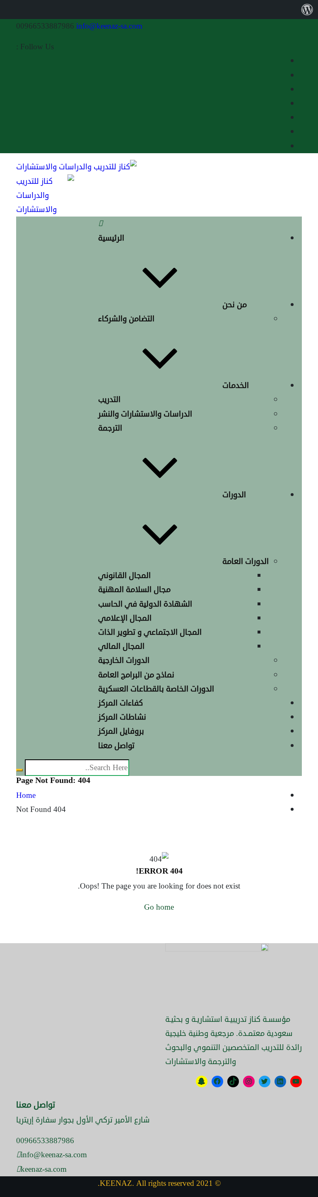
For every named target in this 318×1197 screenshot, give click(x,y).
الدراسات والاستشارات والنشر (145, 413)
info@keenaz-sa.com (109, 25)
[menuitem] (307, 9)
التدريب (109, 399)
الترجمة (110, 428)
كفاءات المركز (120, 702)
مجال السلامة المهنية (134, 589)
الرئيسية (111, 237)
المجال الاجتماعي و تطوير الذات (150, 632)
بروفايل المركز (121, 731)
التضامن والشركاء (126, 318)
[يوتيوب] (296, 1082)
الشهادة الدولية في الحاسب (145, 603)
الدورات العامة (245, 561)
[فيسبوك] (218, 1082)
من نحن (234, 304)
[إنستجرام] (249, 1082)
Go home (159, 907)
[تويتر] (265, 1082)
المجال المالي (121, 646)
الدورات (234, 494)
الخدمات (235, 385)
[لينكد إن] (281, 1082)
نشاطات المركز (122, 717)
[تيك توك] (233, 1082)
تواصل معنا (116, 745)
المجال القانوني (124, 575)
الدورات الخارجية (123, 660)
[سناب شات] (202, 1082)
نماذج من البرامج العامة (136, 674)
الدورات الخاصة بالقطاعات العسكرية (156, 688)
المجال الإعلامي (125, 618)
